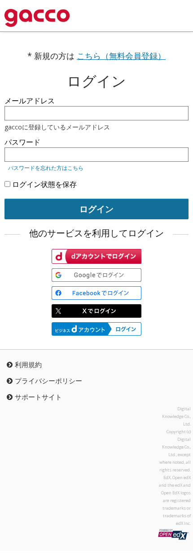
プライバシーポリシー (48, 380)
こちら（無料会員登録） (121, 55)
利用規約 (28, 364)
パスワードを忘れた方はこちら (45, 168)
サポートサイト (38, 396)
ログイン (96, 209)
